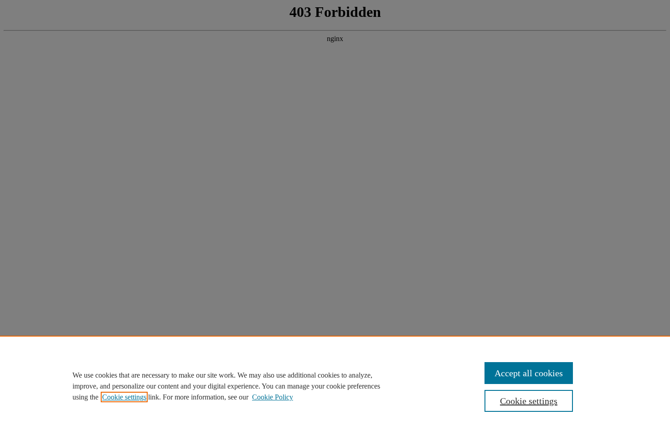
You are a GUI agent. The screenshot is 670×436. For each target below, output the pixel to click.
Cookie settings (124, 397)
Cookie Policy (272, 397)
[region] (335, 386)
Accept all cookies (529, 373)
